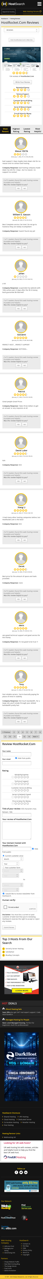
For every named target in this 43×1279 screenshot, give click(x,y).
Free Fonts (8, 1268)
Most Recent (5, 130)
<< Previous (6, 732)
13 (24, 737)
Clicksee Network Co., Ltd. (20, 1277)
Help (24, 1248)
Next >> (35, 737)
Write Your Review (22, 82)
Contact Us (26, 1244)
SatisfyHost (10, 952)
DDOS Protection (10, 1271)
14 (29, 737)
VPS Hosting (23, 1117)
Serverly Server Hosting (15, 949)
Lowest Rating (27, 130)
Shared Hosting (10, 1117)
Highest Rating (16, 130)
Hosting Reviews (15, 18)
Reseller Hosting (28, 1122)
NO (25, 188)
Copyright (26, 1255)
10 (10, 737)
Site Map (26, 1246)
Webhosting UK (10, 1137)
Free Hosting (9, 1125)
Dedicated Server (25, 1119)
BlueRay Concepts (12, 955)
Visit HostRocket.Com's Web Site (21, 40)
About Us (26, 1252)
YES (18, 188)
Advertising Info (9, 1253)
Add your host (9, 1246)
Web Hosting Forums (31, 11)
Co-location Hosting (11, 1122)
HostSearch (4, 18)
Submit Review (9, 927)
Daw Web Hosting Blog (12, 1264)
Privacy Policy (27, 1250)
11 (14, 737)
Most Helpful (37, 130)
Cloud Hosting (9, 1119)
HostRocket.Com (27, 76)
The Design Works (10, 1266)
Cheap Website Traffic (11, 1262)
